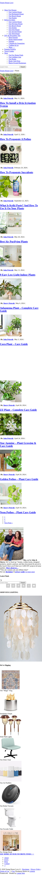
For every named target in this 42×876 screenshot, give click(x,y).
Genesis (32, 871)
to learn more (25, 572)
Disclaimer (25, 869)
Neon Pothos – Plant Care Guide (18, 512)
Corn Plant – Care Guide (14, 344)
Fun (13, 871)
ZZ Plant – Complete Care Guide (18, 409)
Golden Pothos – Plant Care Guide (19, 479)
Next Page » (8, 523)
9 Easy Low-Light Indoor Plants (17, 274)
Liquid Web (21, 873)
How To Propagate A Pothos (15, 139)
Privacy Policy (36, 869)
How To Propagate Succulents (16, 172)
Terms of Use (4, 871)
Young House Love (6, 3)
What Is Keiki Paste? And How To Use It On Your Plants (19, 207)
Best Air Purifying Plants (14, 241)
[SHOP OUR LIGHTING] (21, 661)
